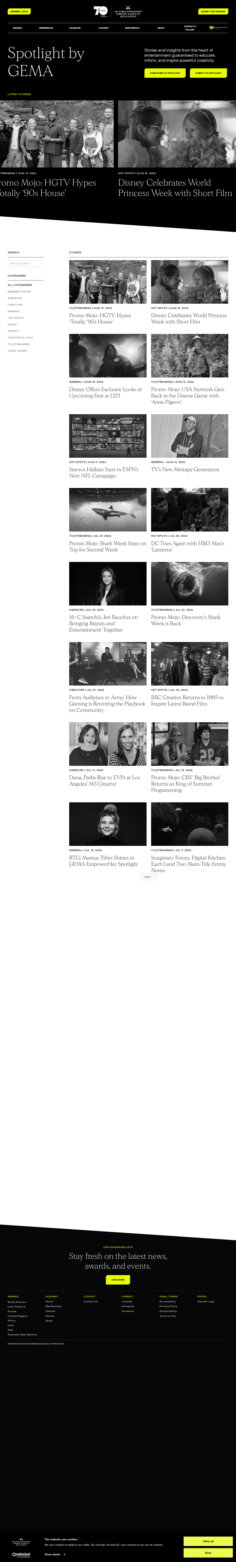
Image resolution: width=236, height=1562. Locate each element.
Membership (53, 1306)
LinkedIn (127, 1301)
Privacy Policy (168, 1306)
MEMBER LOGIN (19, 11)
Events (50, 1316)
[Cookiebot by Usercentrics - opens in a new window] (21, 1555)
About (49, 1301)
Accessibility (167, 1301)
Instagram (128, 1306)
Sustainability (168, 1311)
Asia (10, 1329)
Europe (12, 1311)
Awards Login (206, 1301)
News (49, 1320)
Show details (52, 1554)
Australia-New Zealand (22, 1334)
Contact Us (90, 1301)
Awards (50, 1311)
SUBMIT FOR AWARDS (213, 11)
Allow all (208, 1541)
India (11, 1325)
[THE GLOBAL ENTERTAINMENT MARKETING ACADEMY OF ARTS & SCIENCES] (118, 11)
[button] (17, 28)
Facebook (128, 1311)
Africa (11, 1320)
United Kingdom (18, 1316)
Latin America (17, 1306)
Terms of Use (167, 1316)
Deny (208, 1552)
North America (17, 1302)
